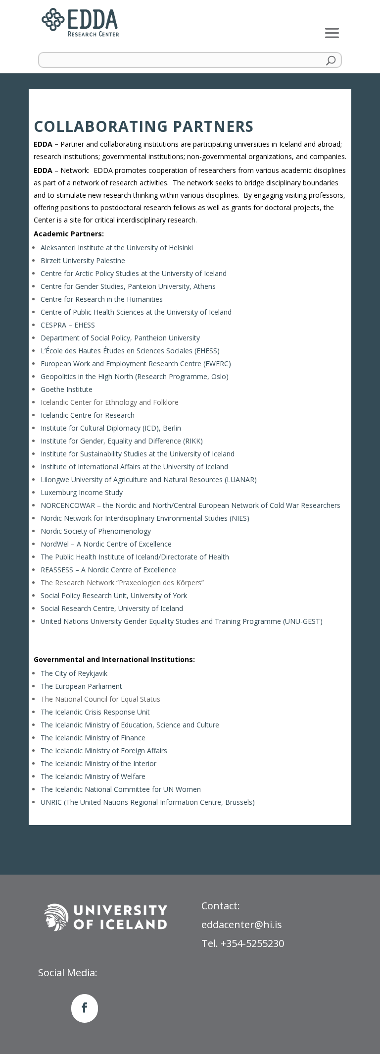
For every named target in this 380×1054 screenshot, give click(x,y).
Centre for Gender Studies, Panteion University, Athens (128, 286)
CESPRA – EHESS (68, 325)
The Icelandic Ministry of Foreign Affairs (104, 750)
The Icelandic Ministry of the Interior (98, 763)
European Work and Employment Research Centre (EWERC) (136, 363)
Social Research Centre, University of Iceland (112, 608)
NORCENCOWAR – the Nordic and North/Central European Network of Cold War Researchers (190, 505)
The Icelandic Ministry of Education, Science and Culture (130, 724)
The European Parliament (81, 686)
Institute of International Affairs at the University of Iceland (134, 466)
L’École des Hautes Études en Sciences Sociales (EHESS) (130, 350)
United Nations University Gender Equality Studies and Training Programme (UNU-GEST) (182, 621)
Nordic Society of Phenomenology (96, 531)
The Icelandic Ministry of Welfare (93, 776)
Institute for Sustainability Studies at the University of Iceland (138, 453)
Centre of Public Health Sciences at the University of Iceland (136, 312)
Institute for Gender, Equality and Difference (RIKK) (122, 440)
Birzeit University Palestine (83, 260)
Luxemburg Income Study (82, 492)
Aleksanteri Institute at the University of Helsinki (117, 247)
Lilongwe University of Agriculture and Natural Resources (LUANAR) (149, 479)
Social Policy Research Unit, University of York (114, 595)
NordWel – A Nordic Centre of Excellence (106, 544)
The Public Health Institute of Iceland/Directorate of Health (135, 556)
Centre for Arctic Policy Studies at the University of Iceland (134, 273)
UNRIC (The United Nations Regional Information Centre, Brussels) (148, 802)
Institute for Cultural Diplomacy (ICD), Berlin (111, 428)
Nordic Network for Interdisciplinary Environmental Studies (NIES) (145, 518)
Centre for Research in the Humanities (102, 299)
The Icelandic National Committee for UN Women (121, 789)
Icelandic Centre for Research (88, 415)
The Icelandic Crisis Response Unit (95, 712)
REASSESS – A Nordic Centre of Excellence (108, 569)
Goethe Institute (67, 389)
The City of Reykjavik (74, 673)
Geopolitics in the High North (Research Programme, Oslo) (135, 376)
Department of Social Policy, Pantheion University (120, 337)
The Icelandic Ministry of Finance (93, 737)
